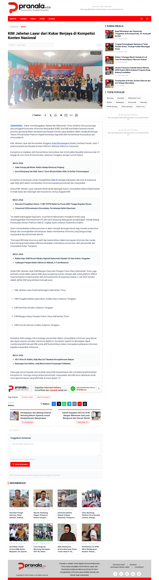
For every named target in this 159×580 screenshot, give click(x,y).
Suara (51, 19)
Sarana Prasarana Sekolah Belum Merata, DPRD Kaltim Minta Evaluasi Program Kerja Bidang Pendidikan (132, 70)
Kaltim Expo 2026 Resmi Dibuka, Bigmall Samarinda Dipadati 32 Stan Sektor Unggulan (52, 258)
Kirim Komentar (21, 464)
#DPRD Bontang (112, 107)
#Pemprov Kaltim (27, 397)
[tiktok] (139, 574)
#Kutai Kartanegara (43, 397)
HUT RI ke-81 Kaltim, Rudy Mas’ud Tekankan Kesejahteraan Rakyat (44, 359)
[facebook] (115, 574)
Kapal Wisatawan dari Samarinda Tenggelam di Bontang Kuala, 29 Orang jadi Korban (133, 33)
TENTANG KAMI (119, 565)
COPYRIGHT (139, 567)
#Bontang (110, 98)
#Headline (120, 98)
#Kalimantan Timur (134, 98)
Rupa (42, 19)
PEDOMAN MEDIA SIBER (119, 567)
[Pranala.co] (32, 566)
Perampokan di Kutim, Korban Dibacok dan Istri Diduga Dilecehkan (133, 82)
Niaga (23, 19)
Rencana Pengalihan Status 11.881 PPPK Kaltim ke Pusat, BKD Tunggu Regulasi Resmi (53, 204)
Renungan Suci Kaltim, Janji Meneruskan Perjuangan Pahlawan (42, 363)
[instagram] (127, 574)
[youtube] (133, 574)
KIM (53, 180)
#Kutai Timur (140, 107)
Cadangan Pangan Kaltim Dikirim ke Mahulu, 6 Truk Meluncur (42, 262)
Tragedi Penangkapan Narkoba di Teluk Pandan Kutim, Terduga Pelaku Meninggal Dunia (132, 46)
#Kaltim (109, 102)
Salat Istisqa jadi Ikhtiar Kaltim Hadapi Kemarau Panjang (39, 167)
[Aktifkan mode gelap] (142, 19)
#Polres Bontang (126, 107)
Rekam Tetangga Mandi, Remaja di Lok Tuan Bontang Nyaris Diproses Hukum (131, 58)
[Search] (147, 19)
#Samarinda (132, 102)
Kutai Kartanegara (60, 143)
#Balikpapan (120, 102)
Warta (13, 19)
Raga (33, 19)
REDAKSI (133, 565)
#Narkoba (143, 102)
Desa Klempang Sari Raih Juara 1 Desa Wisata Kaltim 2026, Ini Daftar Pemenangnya (52, 171)
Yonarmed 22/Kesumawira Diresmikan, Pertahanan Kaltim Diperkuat (45, 208)
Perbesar (97, 53)
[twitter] (121, 574)
